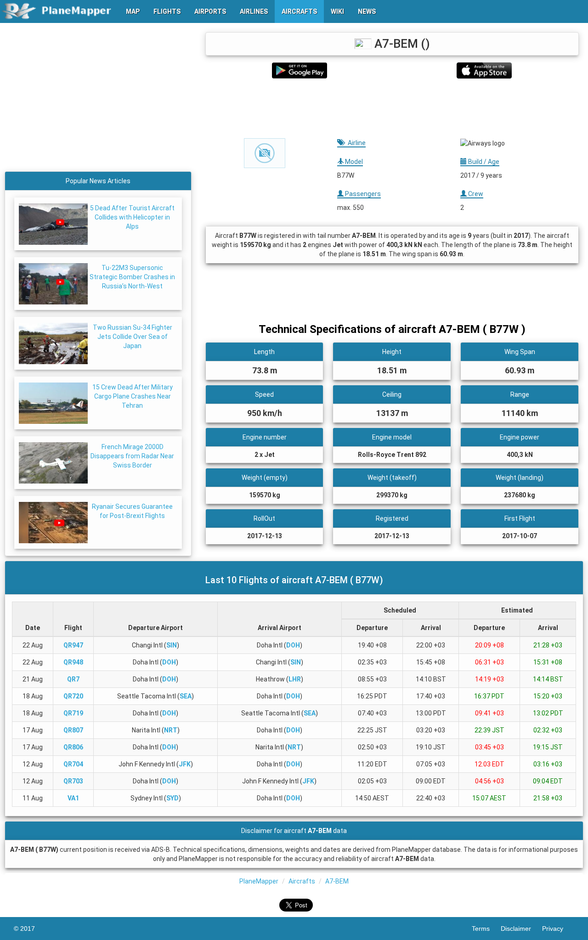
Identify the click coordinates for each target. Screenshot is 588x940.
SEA (186, 696)
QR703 (73, 781)
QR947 (73, 645)
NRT (170, 730)
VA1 (73, 798)
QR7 (73, 679)
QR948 (73, 662)
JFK (185, 764)
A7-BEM (337, 881)
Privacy (558, 928)
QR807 (73, 730)
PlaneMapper (258, 881)
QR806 (73, 747)
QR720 (73, 696)
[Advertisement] (392, 108)
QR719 (73, 713)
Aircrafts (301, 881)
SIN (171, 645)
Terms (486, 928)
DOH (293, 645)
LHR (294, 679)
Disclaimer (521, 928)
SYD (172, 798)
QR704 (73, 764)
